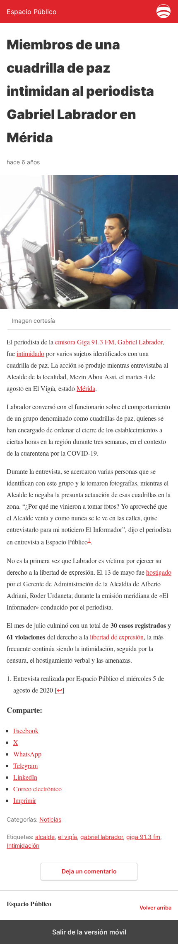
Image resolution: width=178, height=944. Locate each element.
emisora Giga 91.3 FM (84, 341)
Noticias (50, 819)
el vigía (67, 836)
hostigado (158, 572)
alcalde (45, 836)
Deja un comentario (89, 871)
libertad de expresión (117, 636)
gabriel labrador (101, 836)
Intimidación (23, 845)
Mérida (86, 388)
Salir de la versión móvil (89, 932)
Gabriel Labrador (140, 341)
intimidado (30, 353)
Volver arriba (155, 908)
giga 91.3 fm (143, 836)
